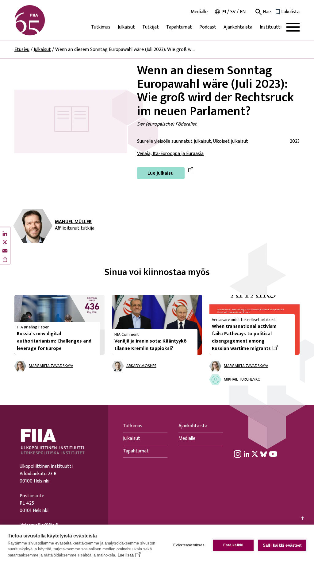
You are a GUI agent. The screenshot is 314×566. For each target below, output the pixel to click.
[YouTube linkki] (273, 454)
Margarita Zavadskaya (51, 365)
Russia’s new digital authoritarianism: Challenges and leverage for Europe (54, 341)
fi (224, 12)
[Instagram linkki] (237, 454)
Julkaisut (126, 27)
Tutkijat (150, 27)
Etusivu (21, 49)
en (243, 12)
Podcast (207, 27)
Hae (266, 12)
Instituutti (270, 27)
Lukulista (290, 12)
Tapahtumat (179, 27)
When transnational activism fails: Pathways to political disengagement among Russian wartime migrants (251, 337)
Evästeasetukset (188, 545)
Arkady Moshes (141, 365)
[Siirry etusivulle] (43, 20)
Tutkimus (100, 27)
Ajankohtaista (238, 27)
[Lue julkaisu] (70, 121)
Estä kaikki (233, 545)
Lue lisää (126, 555)
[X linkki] (255, 454)
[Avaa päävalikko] (293, 27)
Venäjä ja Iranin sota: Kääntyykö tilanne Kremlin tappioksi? (150, 345)
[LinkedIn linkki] (246, 454)
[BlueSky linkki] (263, 454)
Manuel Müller (73, 222)
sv (233, 12)
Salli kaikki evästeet (282, 545)
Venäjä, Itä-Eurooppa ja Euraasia (170, 153)
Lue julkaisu (160, 173)
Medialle (199, 12)
